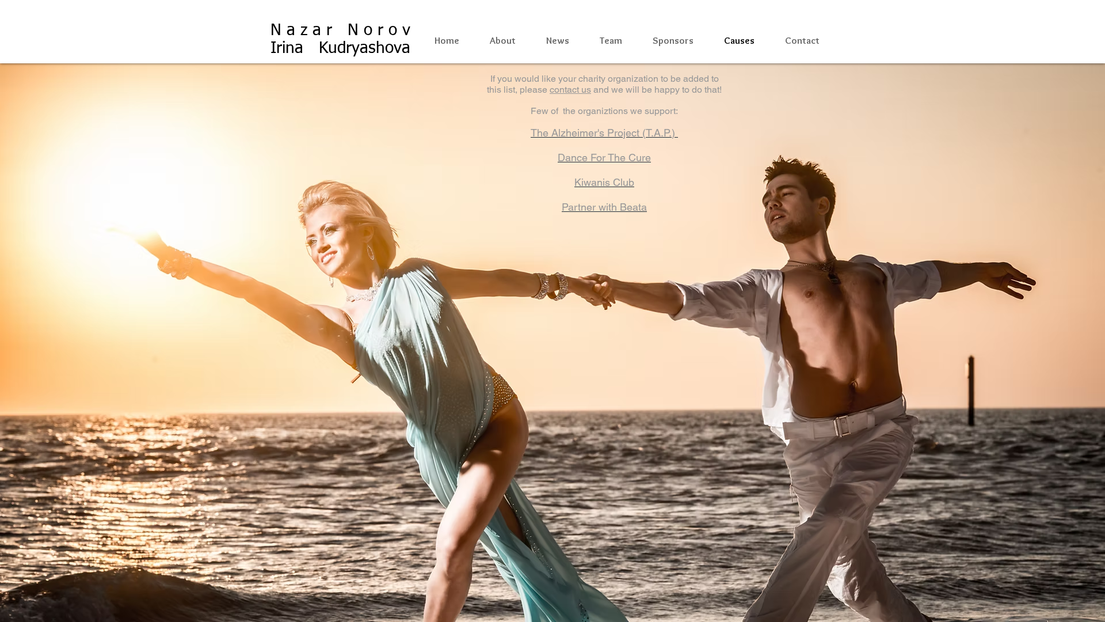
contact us (570, 89)
